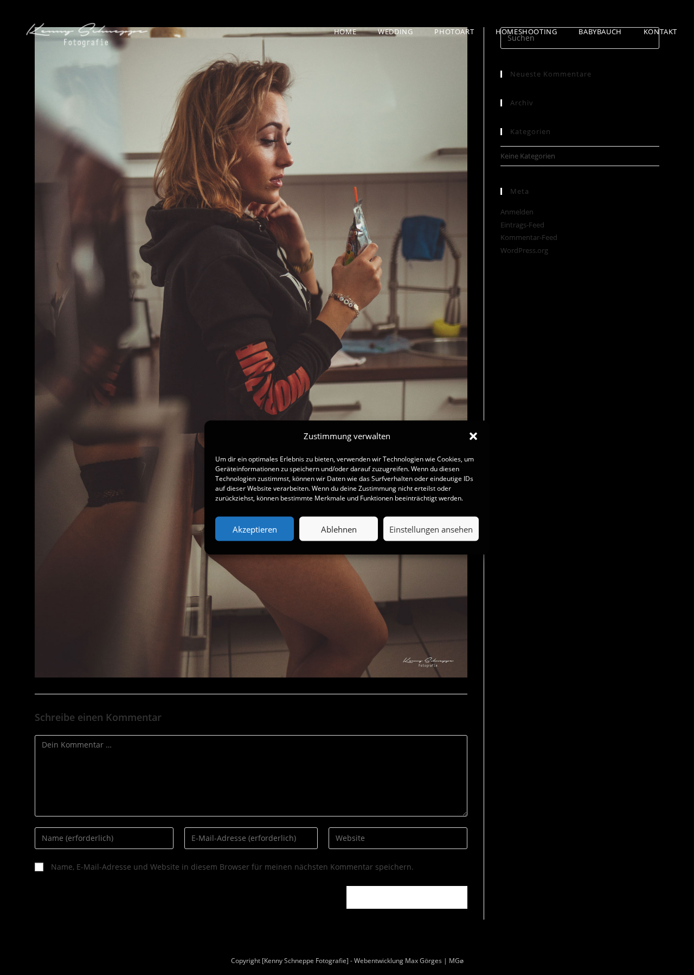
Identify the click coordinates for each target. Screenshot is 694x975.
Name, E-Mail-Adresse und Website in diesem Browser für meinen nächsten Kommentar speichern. (232, 867)
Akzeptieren (255, 528)
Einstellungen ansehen (431, 528)
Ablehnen (339, 528)
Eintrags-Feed (522, 225)
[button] (473, 435)
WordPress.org (524, 250)
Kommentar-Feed (528, 237)
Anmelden (517, 212)
